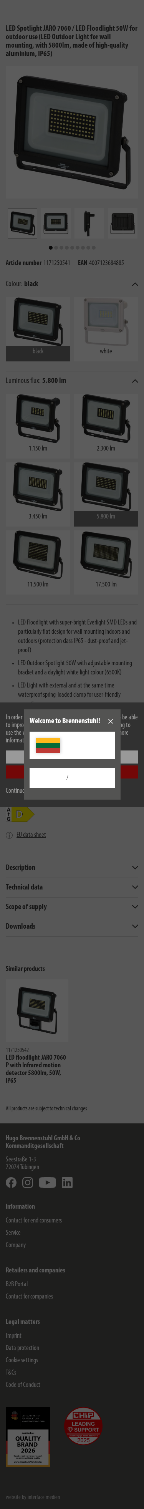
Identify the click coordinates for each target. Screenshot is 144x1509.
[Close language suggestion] (110, 721)
